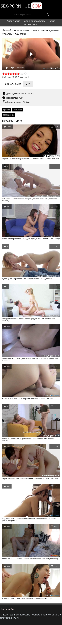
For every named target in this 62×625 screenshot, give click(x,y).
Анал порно (13, 21)
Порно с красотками (33, 21)
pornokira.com (31, 24)
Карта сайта (7, 609)
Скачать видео (17, 83)
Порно (51, 21)
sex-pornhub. (21, 6)
